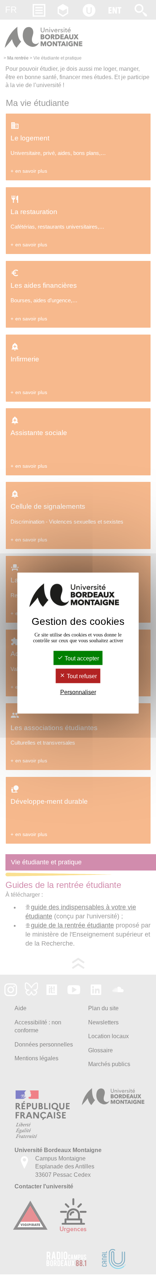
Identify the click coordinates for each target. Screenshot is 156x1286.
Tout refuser (81, 676)
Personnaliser (78, 692)
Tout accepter (81, 658)
